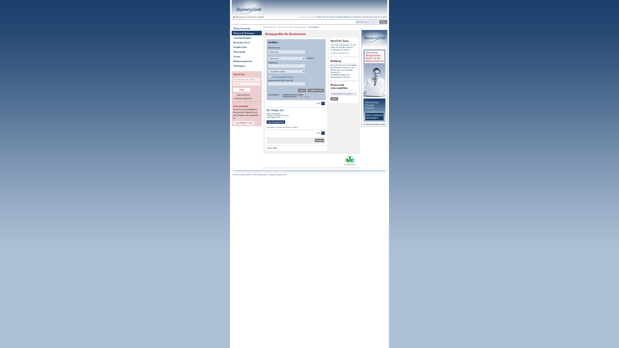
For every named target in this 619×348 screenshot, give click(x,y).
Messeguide (239, 51)
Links (384, 17)
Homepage (271, 127)
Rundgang (368, 17)
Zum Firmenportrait (276, 122)
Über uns (321, 17)
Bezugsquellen (300, 27)
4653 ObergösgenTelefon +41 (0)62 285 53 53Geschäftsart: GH (278, 115)
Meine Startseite (242, 28)
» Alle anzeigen (304, 97)
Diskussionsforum (242, 61)
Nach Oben (272, 148)
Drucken (319, 140)
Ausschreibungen (242, 37)
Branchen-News (241, 42)
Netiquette (272, 174)
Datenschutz (262, 174)
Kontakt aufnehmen (283, 127)
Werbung (357, 17)
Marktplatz (239, 66)
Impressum (282, 174)
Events (236, 56)
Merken (295, 127)
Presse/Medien (344, 17)
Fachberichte (240, 47)
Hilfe (377, 17)
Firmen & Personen (243, 33)
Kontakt (331, 17)
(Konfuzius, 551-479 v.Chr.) (339, 53)
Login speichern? (243, 95)
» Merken (310, 58)
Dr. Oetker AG (275, 110)
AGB (254, 174)
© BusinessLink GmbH (241, 174)
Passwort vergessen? (243, 98)
